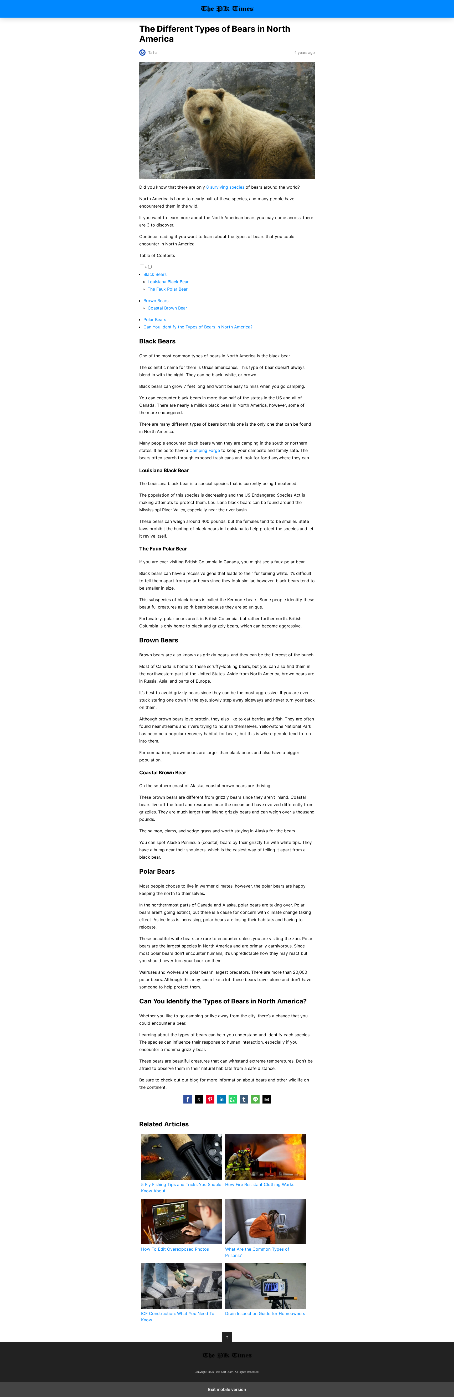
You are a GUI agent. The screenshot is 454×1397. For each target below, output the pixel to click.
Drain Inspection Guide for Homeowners (265, 1313)
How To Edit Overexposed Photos (175, 1249)
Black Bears (155, 274)
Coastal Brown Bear (167, 308)
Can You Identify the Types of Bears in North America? (197, 326)
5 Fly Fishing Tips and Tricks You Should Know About (181, 1187)
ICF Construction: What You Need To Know (177, 1316)
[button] (187, 1099)
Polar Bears (154, 319)
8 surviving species (225, 187)
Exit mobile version (227, 1389)
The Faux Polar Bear (168, 289)
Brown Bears (155, 300)
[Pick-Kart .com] (227, 1355)
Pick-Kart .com (227, 8)
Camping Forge (204, 450)
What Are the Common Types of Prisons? (257, 1252)
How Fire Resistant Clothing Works (259, 1184)
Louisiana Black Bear (168, 281)
